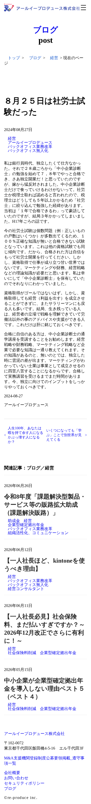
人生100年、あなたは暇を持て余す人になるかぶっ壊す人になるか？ (25, 435)
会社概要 (12, 772)
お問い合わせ (16, 778)
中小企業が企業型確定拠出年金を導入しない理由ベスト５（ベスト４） (44, 688)
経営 (12, 139)
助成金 (14, 521)
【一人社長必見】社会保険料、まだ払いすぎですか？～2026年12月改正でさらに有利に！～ (44, 628)
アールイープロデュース (30, 143)
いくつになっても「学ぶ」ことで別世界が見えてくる (64, 435)
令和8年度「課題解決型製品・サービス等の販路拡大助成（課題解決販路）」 (45, 504)
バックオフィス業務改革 (30, 147)
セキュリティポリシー (24, 783)
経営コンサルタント (26, 589)
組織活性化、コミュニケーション (38, 533)
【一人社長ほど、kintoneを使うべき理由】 (44, 564)
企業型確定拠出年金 (26, 525)
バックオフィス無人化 (28, 151)
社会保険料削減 (22, 653)
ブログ (45, 29)
